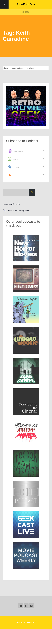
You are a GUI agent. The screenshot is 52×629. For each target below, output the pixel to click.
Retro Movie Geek (26, 4)
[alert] (26, 210)
